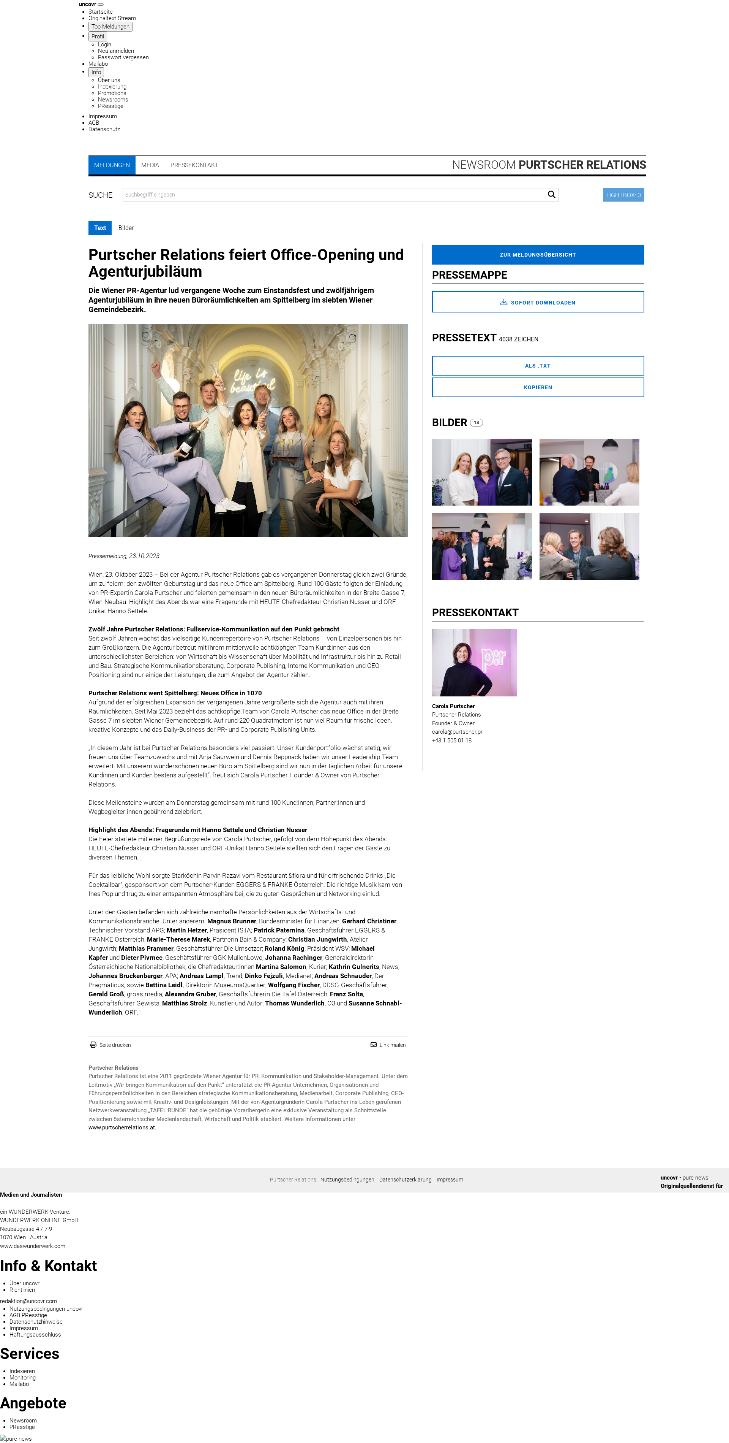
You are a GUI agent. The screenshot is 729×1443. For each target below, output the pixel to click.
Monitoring (22, 1377)
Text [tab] (100, 228)
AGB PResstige (28, 1315)
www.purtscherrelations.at (121, 1127)
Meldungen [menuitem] (112, 165)
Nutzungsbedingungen (347, 1180)
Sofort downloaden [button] (543, 303)
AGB (93, 122)
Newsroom (23, 1420)
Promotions (112, 93)
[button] (551, 195)
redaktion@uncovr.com (28, 1301)
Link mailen (393, 1045)
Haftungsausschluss (35, 1334)
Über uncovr (24, 1283)
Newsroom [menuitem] (549, 164)
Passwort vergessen (123, 57)
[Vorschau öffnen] (248, 430)
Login (104, 44)
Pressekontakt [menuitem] (194, 165)
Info (96, 72)
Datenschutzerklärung (405, 1180)
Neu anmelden (116, 51)
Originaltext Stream (112, 18)
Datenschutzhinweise (36, 1321)
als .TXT (538, 366)
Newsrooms (113, 99)
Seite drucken (115, 1045)
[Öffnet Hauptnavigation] (101, 4)
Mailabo (98, 63)
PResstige (110, 106)
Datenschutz (104, 129)
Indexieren (22, 1371)
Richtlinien (22, 1289)
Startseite (100, 11)
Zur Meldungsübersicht (538, 255)
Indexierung (112, 86)
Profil (98, 36)
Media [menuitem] (150, 165)
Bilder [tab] (126, 228)
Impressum (102, 116)
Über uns (109, 80)
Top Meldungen (110, 26)
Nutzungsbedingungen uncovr (46, 1308)
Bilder (451, 422)
